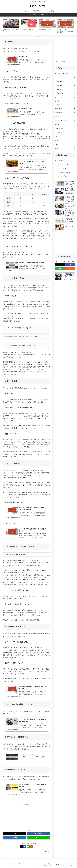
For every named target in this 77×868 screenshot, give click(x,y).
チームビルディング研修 (62, 172)
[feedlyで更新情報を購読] (28, 846)
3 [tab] (41, 36)
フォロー (70, 273)
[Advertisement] (26, 816)
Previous (1, 26)
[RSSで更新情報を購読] (31, 846)
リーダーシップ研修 (61, 176)
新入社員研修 (59, 160)
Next (76, 26)
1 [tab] (36, 36)
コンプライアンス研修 (62, 164)
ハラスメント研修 (60, 168)
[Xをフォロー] (21, 846)
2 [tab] (38, 36)
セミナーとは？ (37, 864)
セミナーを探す (12, 864)
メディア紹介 (29, 864)
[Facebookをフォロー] (24, 846)
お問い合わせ (21, 864)
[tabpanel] (11, 26)
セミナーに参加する (47, 864)
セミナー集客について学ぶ (46, 865)
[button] (74, 61)
